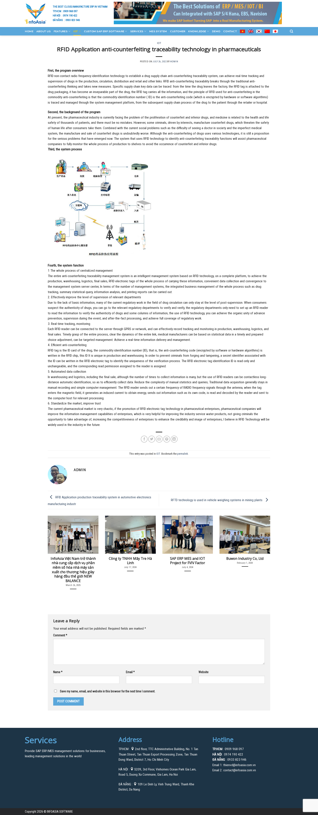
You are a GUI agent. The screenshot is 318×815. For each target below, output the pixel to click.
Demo (216, 31)
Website (204, 672)
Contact (230, 31)
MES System (158, 31)
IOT (75, 31)
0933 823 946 (73, 20)
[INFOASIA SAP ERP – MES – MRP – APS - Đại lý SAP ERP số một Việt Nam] (35, 13)
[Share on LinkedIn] (174, 439)
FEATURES (60, 31)
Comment (60, 635)
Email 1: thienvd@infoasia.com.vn (234, 765)
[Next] (263, 547)
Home (29, 31)
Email (130, 672)
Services (136, 31)
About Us (43, 31)
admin (174, 61)
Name (57, 672)
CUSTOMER (177, 31)
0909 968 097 (70, 11)
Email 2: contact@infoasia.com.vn (234, 770)
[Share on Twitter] (151, 439)
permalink (182, 453)
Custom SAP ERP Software (104, 31)
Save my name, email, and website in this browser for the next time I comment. (107, 691)
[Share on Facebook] (144, 439)
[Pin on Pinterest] (166, 439)
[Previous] (54, 547)
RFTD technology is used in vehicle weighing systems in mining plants (217, 500)
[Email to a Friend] (159, 439)
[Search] (291, 31)
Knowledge (197, 31)
